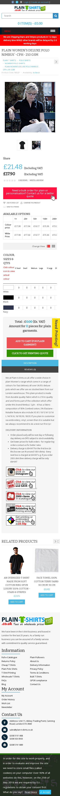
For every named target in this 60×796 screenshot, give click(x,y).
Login (26, 2)
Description (30, 363)
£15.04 (55, 226)
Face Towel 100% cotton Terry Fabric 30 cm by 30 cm (47, 581)
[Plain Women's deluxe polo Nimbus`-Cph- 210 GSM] (22, 145)
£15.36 (46, 226)
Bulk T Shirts (36, 676)
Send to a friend (13, 207)
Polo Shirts (24, 60)
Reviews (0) (30, 369)
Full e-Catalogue (9, 657)
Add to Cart (16, 601)
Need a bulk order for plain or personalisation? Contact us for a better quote (30, 193)
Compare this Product (32, 203)
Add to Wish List (13, 203)
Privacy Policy (36, 668)
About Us (34, 661)
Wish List (6, 703)
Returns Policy (8, 661)
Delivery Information (40, 665)
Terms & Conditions (39, 672)
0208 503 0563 (16, 738)
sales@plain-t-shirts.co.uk (21, 729)
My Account (7, 695)
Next (55, 541)
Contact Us (35, 684)
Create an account (40, 2)
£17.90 (18, 226)
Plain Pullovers (37, 657)
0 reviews (23, 180)
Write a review (37, 180)
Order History (8, 699)
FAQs (4, 680)
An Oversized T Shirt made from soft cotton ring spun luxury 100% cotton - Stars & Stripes (17, 585)
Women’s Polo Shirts (15, 63)
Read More (31, 792)
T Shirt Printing (9, 672)
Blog (4, 684)
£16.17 (36, 226)
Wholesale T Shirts (11, 676)
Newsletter (7, 707)
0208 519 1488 (16, 735)
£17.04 (27, 226)
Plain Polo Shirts (9, 668)
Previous (58, 541)
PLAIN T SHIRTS (9, 60)
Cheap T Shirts (9, 665)
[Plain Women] (36, 145)
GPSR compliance (38, 680)
